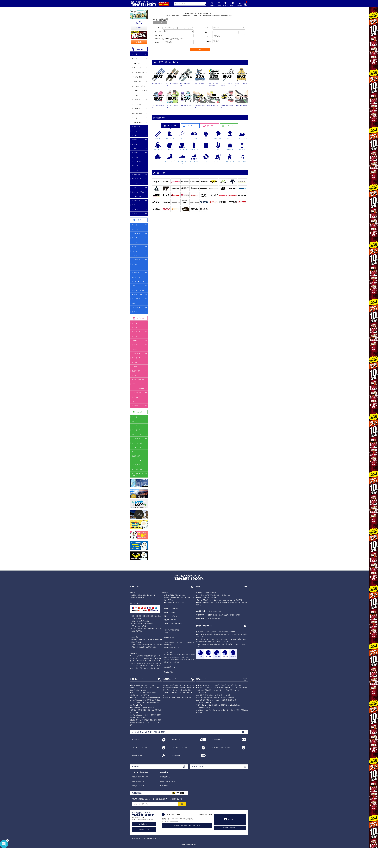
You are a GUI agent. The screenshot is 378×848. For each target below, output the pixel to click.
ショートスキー (136, 95)
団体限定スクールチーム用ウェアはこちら (187, 825)
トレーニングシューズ (181, 162)
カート (245, 4)
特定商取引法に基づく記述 (138, 838)
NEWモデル (242, 161)
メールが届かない (217, 739)
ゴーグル (134, 139)
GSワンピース (194, 150)
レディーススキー (137, 104)
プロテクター (136, 152)
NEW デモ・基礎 (137, 77)
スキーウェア (136, 157)
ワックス (134, 187)
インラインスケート (138, 196)
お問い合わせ (231, 819)
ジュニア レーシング (138, 72)
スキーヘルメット (137, 443)
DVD (133, 205)
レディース (183, 28)
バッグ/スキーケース (138, 183)
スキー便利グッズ (137, 469)
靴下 (133, 451)
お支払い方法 (136, 739)
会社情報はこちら (144, 824)
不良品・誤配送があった (168, 781)
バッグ (158, 161)
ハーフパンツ (136, 170)
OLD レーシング (136, 68)
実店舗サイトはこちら (230, 827)
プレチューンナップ (138, 122)
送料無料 (174, 38)
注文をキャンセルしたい (139, 786)
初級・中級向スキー (138, 113)
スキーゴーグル (136, 434)
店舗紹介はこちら (144, 829)
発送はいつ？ (176, 739)
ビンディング (136, 126)
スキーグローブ (136, 438)
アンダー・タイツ (137, 447)
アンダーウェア (136, 179)
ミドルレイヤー (136, 161)
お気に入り (233, 5)
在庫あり (167, 38)
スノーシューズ (136, 460)
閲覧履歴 (240, 5)
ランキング (225, 5)
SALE (181, 38)
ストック (134, 135)
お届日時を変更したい (139, 781)
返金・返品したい (165, 786)
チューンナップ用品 (138, 192)
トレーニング (136, 200)
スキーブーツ (136, 131)
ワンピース (135, 166)
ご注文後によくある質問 (179, 747)
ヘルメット (135, 148)
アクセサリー (136, 307)
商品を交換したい (165, 777)
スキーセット (136, 118)
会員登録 (139, 42)
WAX (133, 285)
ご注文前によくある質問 (139, 747)
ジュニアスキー (136, 109)
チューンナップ (242, 138)
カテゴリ (218, 5)
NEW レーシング (137, 63)
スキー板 (134, 54)
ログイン (139, 27)
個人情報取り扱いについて (153, 838)
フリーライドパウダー (138, 90)
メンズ (175, 28)
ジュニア (190, 28)
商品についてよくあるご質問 (221, 747)
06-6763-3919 (173, 814)
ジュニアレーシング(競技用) (138, 474)
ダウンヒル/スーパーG (138, 86)
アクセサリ (135, 209)
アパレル (134, 213)
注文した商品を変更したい (140, 777)
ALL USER (168, 28)
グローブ (134, 144)
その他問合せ (176, 755)
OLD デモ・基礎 (136, 81)
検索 (205, 4)
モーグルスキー (136, 99)
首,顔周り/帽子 (136, 174)
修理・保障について (138, 755)
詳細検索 (212, 5)
